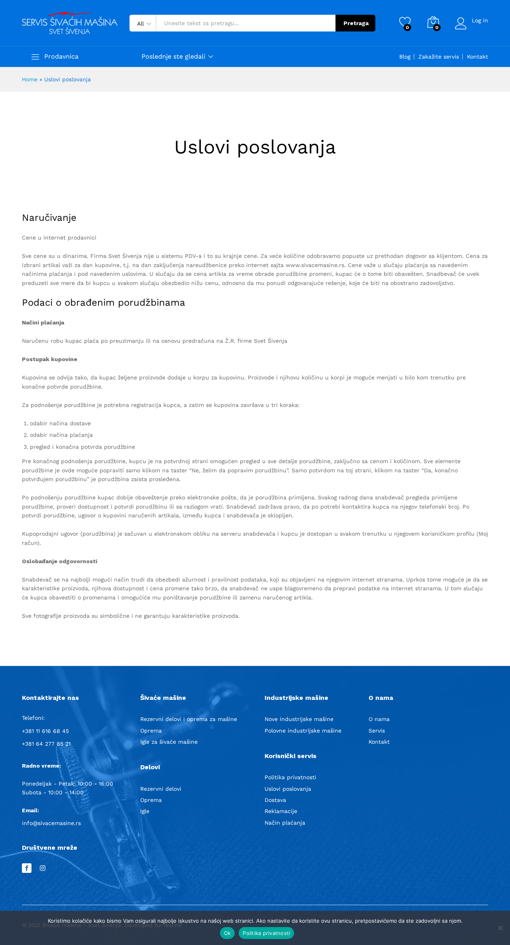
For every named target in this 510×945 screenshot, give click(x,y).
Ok (227, 933)
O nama (379, 719)
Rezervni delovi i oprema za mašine (188, 719)
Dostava (275, 800)
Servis (377, 730)
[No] (500, 928)
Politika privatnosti (290, 777)
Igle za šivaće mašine (169, 742)
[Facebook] (26, 868)
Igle (144, 811)
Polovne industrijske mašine (303, 730)
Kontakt (477, 56)
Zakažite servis (438, 56)
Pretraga (356, 23)
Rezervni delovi (160, 789)
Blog (404, 56)
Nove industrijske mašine (299, 719)
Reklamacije (281, 811)
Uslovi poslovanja (288, 789)
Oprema (151, 730)
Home (29, 79)
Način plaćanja (285, 822)
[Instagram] (42, 868)
